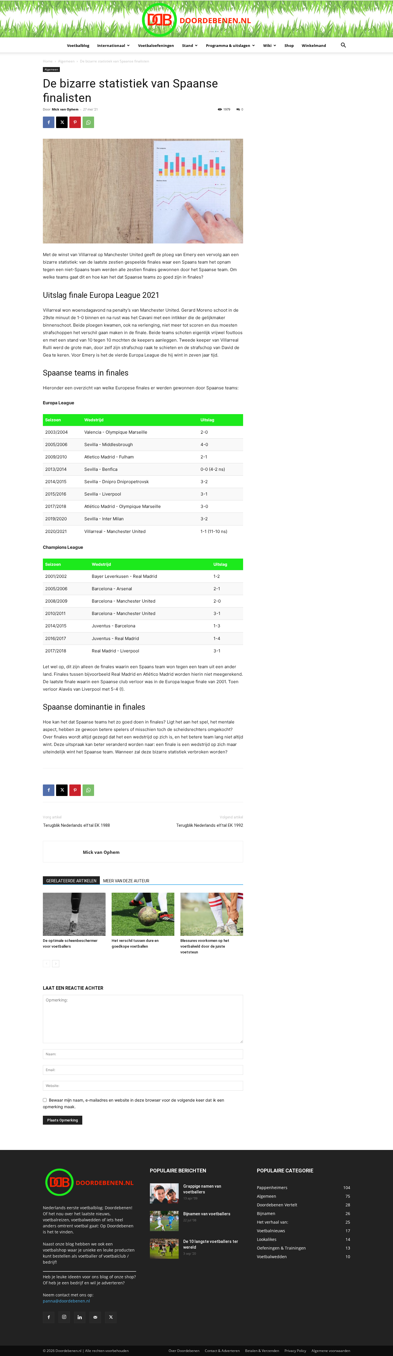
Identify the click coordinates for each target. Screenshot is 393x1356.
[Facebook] (48, 122)
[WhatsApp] (88, 122)
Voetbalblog (78, 45)
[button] (343, 46)
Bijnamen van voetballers (206, 1214)
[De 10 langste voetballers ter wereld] (164, 1249)
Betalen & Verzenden (262, 1350)
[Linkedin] (79, 1317)
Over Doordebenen (184, 1350)
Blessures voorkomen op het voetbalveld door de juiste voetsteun (204, 946)
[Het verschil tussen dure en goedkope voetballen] (143, 914)
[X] (62, 122)
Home (48, 61)
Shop (289, 45)
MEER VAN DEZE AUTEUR (126, 881)
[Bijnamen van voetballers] (164, 1221)
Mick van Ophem (65, 109)
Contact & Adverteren (222, 1350)
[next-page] (55, 963)
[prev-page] (46, 963)
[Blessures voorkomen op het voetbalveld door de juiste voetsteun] (211, 914)
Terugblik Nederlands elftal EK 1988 (76, 825)
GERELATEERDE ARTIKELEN (71, 881)
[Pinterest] (75, 122)
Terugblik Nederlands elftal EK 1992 (209, 825)
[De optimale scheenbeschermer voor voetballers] (74, 914)
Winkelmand (314, 45)
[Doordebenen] (196, 20)
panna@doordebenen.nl (66, 1301)
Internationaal (111, 45)
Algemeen (66, 61)
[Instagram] (64, 1317)
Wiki (267, 45)
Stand (187, 45)
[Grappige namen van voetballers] (164, 1193)
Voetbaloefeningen (156, 45)
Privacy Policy (295, 1350)
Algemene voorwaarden (331, 1350)
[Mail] (95, 1317)
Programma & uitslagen (228, 45)
